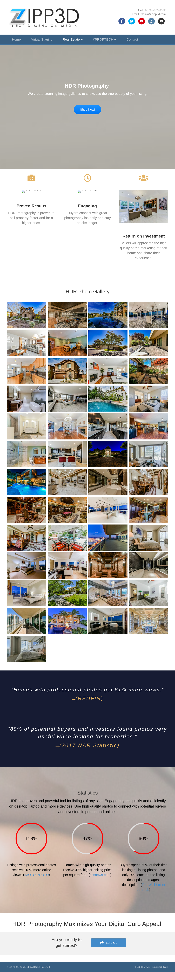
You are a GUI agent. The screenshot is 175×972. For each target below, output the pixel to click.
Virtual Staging (41, 39)
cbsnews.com (100, 875)
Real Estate (71, 39)
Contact (132, 39)
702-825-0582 (157, 10)
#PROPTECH (103, 39)
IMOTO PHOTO (36, 875)
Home (16, 39)
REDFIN (89, 698)
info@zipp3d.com (155, 14)
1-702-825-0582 (142, 967)
